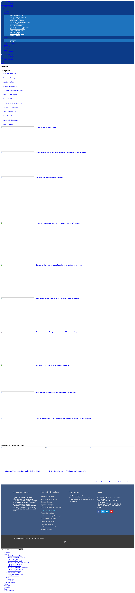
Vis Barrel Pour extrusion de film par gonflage (52, 365)
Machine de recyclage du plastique (13, 103)
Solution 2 (13, 41)
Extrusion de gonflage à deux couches (49, 177)
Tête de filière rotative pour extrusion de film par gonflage (57, 332)
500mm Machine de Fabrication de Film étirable (112, 482)
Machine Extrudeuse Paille (10, 107)
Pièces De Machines (8, 116)
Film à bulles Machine (9, 99)
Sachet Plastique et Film (9, 73)
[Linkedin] (107, 511)
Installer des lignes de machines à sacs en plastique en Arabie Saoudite (61, 152)
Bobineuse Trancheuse (9, 111)
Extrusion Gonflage (8, 82)
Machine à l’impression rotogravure (13, 90)
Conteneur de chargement (10, 120)
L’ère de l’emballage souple (76, 496)
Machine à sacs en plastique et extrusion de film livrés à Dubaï (58, 223)
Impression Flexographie (10, 86)
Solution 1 (11, 579)
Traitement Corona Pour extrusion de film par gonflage (55, 392)
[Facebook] (98, 511)
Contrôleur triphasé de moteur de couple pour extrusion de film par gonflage (63, 418)
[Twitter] (103, 511)
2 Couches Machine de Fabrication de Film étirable (23, 471)
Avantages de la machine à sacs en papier (79, 497)
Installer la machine (15, 35)
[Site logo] (7, 8)
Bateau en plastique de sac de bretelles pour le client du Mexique (59, 265)
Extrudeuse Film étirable (10, 94)
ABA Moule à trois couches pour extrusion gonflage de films (57, 298)
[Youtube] (111, 511)
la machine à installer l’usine (46, 127)
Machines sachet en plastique (11, 78)
